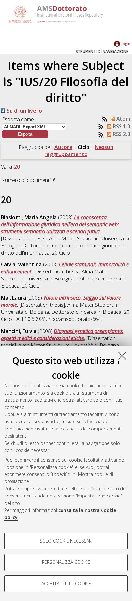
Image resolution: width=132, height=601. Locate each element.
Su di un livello (23, 110)
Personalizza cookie (66, 562)
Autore (63, 147)
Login (125, 43)
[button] (25, 134)
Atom (122, 118)
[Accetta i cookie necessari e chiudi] (122, 355)
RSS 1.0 (120, 126)
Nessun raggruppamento (79, 151)
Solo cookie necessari (66, 541)
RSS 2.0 (120, 134)
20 (17, 166)
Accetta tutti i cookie (66, 583)
